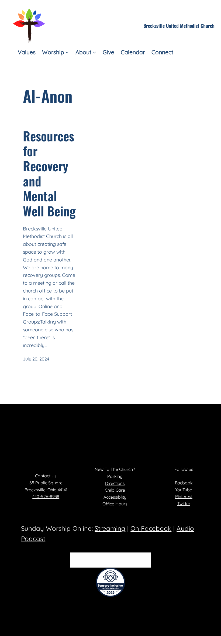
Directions (115, 483)
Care (120, 490)
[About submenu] (94, 52)
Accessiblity (114, 497)
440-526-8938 (45, 496)
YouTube (183, 489)
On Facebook (150, 528)
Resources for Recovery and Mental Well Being (49, 173)
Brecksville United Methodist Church (179, 25)
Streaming (110, 528)
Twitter (183, 503)
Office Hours (114, 503)
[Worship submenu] (67, 52)
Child (110, 490)
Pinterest (183, 496)
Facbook (184, 482)
